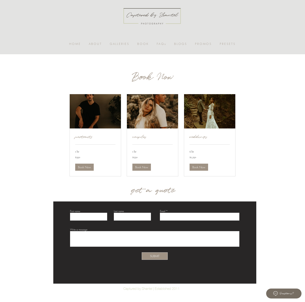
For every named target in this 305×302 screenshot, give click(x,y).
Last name (119, 211)
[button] (120, 44)
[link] (95, 137)
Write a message (78, 229)
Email (162, 211)
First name (75, 211)
